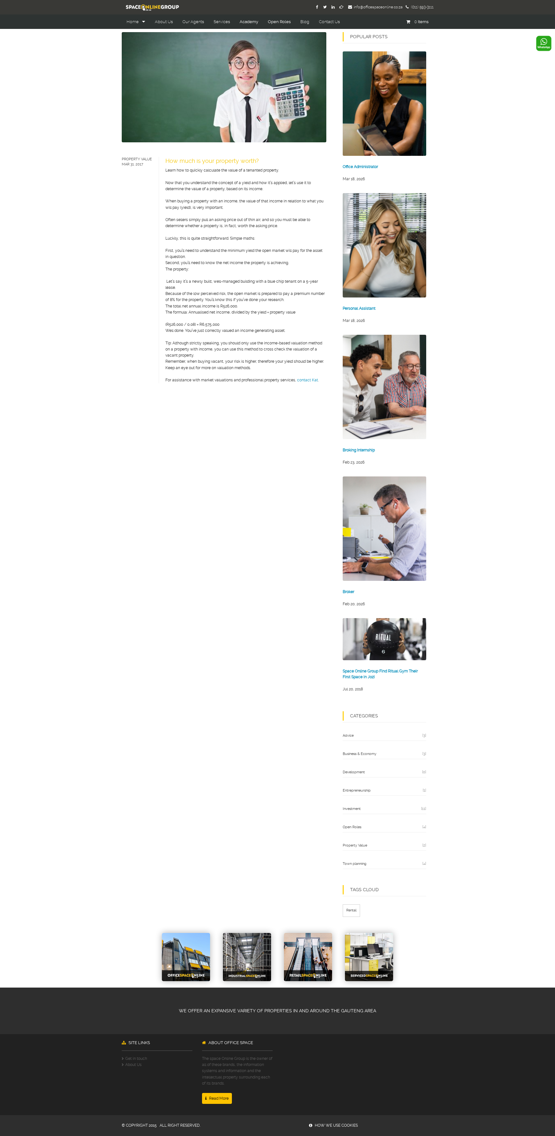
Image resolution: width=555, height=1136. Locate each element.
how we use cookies (336, 1125)
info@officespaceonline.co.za (378, 7)
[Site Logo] (150, 7)
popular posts (369, 36)
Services (222, 21)
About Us (164, 21)
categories (364, 715)
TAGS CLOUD (364, 889)
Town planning (354, 864)
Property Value (137, 159)
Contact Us (329, 21)
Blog (304, 21)
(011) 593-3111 (422, 7)
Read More (218, 1098)
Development (354, 772)
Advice (348, 735)
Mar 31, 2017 (132, 164)
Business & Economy (359, 754)
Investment (352, 809)
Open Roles (279, 21)
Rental (351, 910)
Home (133, 21)
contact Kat (307, 380)
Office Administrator (360, 166)
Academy (249, 21)
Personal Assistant (359, 308)
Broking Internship (359, 450)
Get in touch (136, 1058)
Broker (348, 592)
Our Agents (193, 21)
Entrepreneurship (357, 790)
